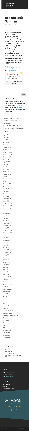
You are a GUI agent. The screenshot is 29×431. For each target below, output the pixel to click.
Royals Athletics (7, 330)
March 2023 (6, 223)
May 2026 (6, 140)
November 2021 (7, 259)
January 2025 (6, 176)
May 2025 (5, 167)
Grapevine (6, 318)
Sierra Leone (6, 335)
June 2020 (6, 294)
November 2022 (7, 233)
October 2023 (7, 208)
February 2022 (7, 252)
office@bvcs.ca (10, 376)
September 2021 (7, 264)
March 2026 (6, 145)
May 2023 (5, 218)
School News (14, 24)
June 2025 (5, 164)
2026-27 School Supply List (10, 125)
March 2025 (6, 171)
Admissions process (10, 350)
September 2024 (7, 186)
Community (6, 306)
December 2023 (7, 203)
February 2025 (7, 174)
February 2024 (7, 198)
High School (6, 320)
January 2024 (6, 201)
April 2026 (6, 142)
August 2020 (6, 291)
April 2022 (6, 247)
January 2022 (6, 255)
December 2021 (7, 257)
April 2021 (5, 272)
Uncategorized (7, 337)
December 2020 (7, 282)
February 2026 (7, 147)
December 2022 (7, 230)
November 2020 (7, 284)
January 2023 (6, 228)
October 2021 (6, 262)
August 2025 (6, 162)
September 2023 (7, 211)
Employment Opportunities (10, 315)
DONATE (7, 357)
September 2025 (7, 159)
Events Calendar (9, 353)
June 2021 (5, 267)
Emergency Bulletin (8, 313)
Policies (5, 328)
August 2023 (6, 213)
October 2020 (7, 286)
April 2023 (6, 220)
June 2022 (5, 242)
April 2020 (6, 296)
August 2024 (6, 189)
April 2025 (6, 169)
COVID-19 (5, 308)
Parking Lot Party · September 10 (12, 118)
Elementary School (8, 310)
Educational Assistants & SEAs (11, 120)
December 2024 (7, 179)
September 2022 (7, 237)
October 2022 (7, 235)
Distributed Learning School (13, 355)
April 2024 (6, 196)
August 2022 (6, 240)
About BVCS (8, 351)
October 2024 (7, 184)
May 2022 (5, 245)
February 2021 (7, 277)
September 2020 (7, 289)
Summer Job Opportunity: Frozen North (14, 128)
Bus (4, 303)
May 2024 (6, 193)
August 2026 (6, 135)
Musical (5, 325)
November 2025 (7, 154)
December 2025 (7, 152)
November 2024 (7, 181)
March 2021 (6, 274)
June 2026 (6, 137)
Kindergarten (6, 323)
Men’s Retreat (7, 123)
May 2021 (5, 269)
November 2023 (7, 206)
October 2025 (7, 157)
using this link (20, 107)
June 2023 (5, 215)
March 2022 (6, 250)
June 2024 (6, 191)
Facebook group (11, 70)
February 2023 (7, 225)
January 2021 (6, 279)
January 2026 (6, 149)
